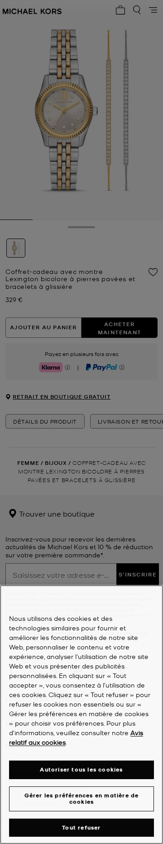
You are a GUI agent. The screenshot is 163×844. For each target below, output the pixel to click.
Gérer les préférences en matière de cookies (81, 798)
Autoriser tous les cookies (81, 769)
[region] (81, 714)
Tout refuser (81, 827)
